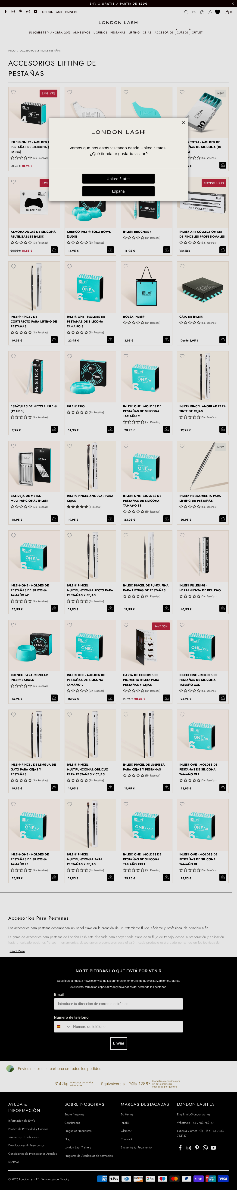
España (118, 191)
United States (118, 178)
